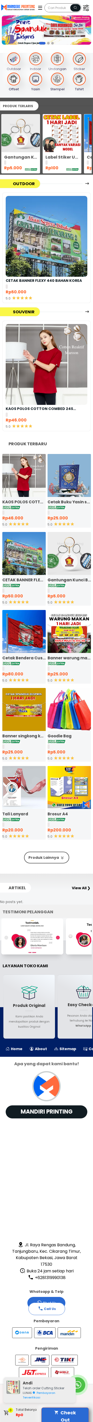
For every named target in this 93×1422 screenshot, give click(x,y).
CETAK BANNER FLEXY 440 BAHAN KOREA (44, 280)
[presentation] (5, 30)
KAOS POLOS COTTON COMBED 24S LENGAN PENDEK (39, 408)
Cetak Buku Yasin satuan (69, 501)
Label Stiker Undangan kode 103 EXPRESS (62, 157)
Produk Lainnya (44, 857)
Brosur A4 (58, 814)
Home (16, 1048)
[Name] (75, 8)
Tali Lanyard (15, 814)
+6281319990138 (50, 1278)
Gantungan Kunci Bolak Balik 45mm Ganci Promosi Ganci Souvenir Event (20, 157)
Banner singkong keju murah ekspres (24, 736)
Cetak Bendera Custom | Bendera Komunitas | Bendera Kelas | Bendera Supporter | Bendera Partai (24, 658)
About (40, 1048)
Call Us (50, 1309)
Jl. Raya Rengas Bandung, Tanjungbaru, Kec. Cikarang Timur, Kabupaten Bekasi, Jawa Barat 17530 (46, 1254)
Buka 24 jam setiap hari (50, 1271)
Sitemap (67, 1048)
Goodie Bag (60, 736)
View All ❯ (81, 888)
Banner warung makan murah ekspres (69, 658)
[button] (40, 43)
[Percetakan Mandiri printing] (19, 7)
